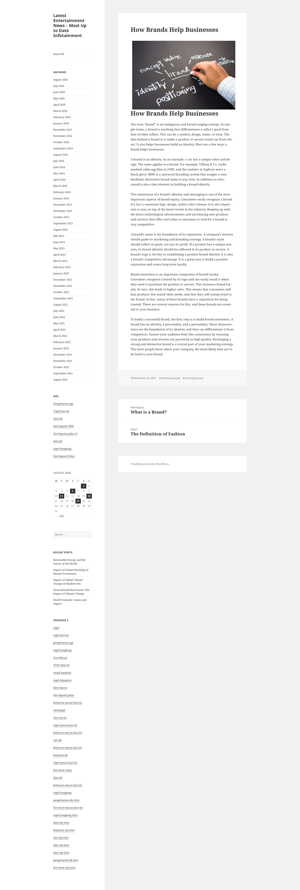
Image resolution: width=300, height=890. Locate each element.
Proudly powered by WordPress (150, 464)
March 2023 (60, 261)
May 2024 (59, 173)
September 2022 (63, 298)
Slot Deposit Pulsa (64, 456)
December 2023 (62, 204)
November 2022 (62, 286)
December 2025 (62, 129)
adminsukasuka (171, 378)
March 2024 (60, 186)
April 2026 (59, 104)
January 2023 (61, 273)
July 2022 (58, 311)
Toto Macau (60, 657)
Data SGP (58, 54)
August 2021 (60, 379)
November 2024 (62, 136)
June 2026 (59, 92)
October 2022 (61, 292)
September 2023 (63, 223)
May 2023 (59, 248)
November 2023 (62, 211)
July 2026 (58, 86)
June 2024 (59, 167)
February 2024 (62, 192)
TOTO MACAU (61, 665)
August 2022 (60, 304)
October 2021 (61, 367)
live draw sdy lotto (64, 867)
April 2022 (59, 329)
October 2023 (61, 217)
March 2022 (60, 336)
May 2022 (59, 323)
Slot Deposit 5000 (63, 426)
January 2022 (61, 348)
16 (89, 496)
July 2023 (58, 236)
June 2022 (59, 317)
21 (78, 501)
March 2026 (60, 111)
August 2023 (60, 229)
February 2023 (62, 267)
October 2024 (61, 142)
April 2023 (59, 254)
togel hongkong (62, 650)
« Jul (61, 516)
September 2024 (63, 148)
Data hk (57, 418)
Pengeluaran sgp (63, 403)
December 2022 (62, 279)
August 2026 (60, 79)
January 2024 (61, 198)
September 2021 (63, 373)
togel (56, 627)
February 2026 (62, 117)
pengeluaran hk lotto (65, 860)
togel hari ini (61, 635)
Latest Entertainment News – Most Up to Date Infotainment (69, 25)
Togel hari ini (61, 411)
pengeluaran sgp (63, 642)
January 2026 (61, 123)
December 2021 (62, 354)
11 (61, 496)
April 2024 (59, 179)
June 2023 (59, 242)
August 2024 (60, 154)
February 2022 (62, 342)
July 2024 (58, 161)
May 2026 (59, 98)
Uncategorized (194, 378)
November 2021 (62, 361)
